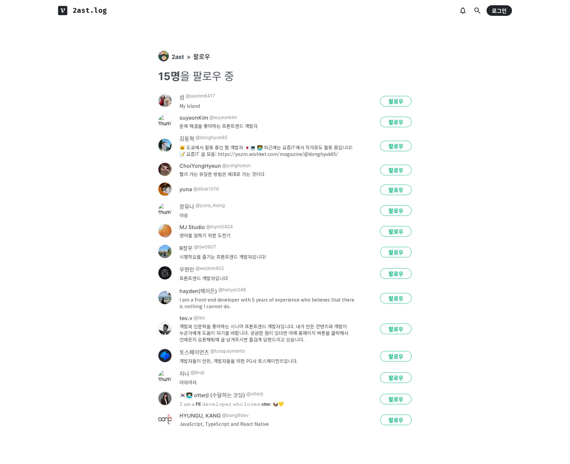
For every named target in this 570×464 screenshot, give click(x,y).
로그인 (499, 11)
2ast (178, 56)
